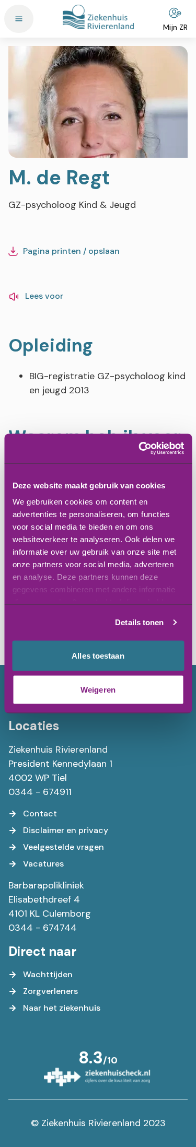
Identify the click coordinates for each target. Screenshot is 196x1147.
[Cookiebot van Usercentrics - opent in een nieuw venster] (139, 448)
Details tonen (139, 622)
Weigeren (98, 689)
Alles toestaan (98, 655)
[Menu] (18, 19)
